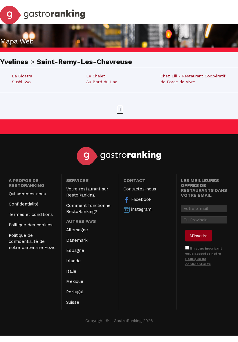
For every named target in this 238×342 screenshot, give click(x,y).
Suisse (72, 302)
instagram (141, 209)
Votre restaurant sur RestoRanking (87, 192)
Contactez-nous (139, 189)
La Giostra (22, 76)
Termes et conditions (31, 214)
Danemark (77, 240)
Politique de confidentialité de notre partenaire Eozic (32, 241)
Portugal (74, 291)
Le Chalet (95, 76)
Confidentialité (24, 204)
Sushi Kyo (21, 81)
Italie (71, 271)
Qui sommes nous (27, 194)
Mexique (74, 281)
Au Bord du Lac (101, 81)
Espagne (75, 250)
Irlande (73, 260)
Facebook (141, 199)
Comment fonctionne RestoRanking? (88, 208)
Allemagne (77, 229)
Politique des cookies (31, 225)
